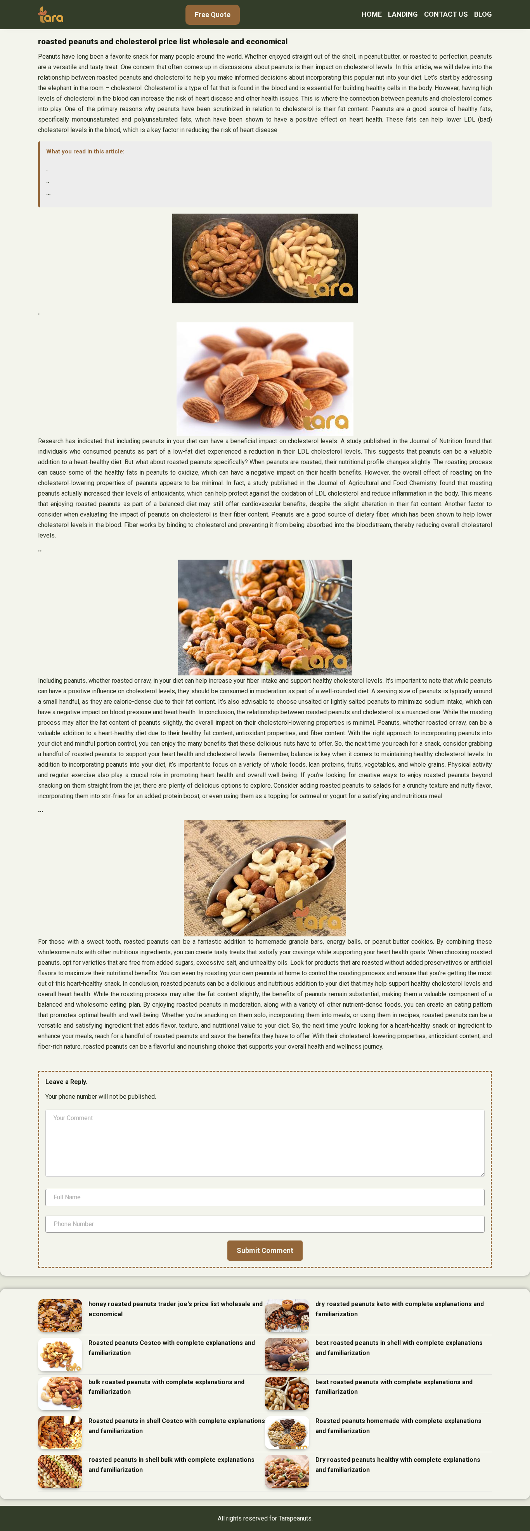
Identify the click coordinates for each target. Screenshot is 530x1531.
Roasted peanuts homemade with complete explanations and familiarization (398, 1426)
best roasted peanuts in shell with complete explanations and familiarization (399, 1348)
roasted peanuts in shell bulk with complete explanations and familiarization (171, 1465)
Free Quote (212, 14)
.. (47, 180)
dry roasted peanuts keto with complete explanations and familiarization (399, 1309)
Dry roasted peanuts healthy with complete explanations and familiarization (397, 1465)
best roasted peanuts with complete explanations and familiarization (394, 1387)
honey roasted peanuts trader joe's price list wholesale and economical (175, 1309)
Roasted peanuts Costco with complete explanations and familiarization (171, 1348)
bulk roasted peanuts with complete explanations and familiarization (166, 1387)
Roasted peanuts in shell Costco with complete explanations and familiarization (176, 1426)
